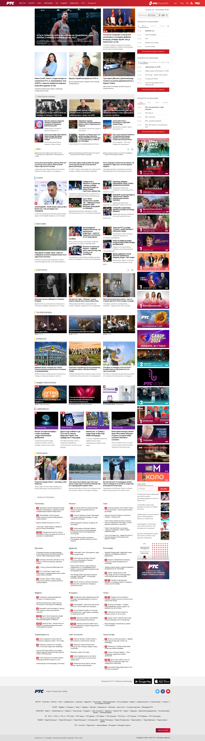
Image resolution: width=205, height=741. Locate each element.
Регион (72, 503)
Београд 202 (93, 720)
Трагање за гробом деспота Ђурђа (81, 331)
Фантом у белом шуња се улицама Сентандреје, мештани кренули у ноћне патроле (83, 539)
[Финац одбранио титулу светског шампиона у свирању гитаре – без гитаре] (107, 257)
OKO (39, 3)
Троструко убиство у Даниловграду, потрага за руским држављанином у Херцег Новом (118, 80)
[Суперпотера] (153, 166)
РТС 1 (50, 716)
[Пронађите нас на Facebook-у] (163, 691)
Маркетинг (91, 725)
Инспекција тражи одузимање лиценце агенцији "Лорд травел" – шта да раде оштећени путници (83, 576)
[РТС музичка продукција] (153, 551)
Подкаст (166, 702)
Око (38, 149)
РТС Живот (100, 716)
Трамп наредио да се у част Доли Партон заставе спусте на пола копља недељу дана (83, 658)
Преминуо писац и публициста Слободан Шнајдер (49, 300)
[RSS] (192, 3)
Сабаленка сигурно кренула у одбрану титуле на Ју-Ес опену (116, 613)
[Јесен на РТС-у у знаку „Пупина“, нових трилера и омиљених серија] (107, 231)
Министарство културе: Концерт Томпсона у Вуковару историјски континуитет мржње (82, 560)
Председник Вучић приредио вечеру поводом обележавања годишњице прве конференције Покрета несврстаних (50, 509)
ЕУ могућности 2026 (102, 703)
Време (132, 702)
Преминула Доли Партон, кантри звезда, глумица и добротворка (83, 664)
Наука (125, 711)
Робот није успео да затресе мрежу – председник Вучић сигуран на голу (50, 659)
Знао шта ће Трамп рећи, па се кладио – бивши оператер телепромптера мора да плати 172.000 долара (50, 652)
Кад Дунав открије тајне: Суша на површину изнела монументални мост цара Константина (51, 255)
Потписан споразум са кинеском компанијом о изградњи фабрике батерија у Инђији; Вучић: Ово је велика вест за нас (117, 38)
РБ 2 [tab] (149, 102)
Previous (138, 26)
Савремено (42, 409)
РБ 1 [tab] (141, 102)
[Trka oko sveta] (153, 147)
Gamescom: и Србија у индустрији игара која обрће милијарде (95, 433)
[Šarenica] (153, 415)
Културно (41, 270)
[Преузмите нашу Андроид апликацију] (143, 681)
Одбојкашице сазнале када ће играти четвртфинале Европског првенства (148, 516)
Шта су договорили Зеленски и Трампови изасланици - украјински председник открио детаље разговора (123, 137)
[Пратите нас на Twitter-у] (157, 691)
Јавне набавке (102, 725)
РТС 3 (63, 716)
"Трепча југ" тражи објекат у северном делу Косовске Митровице (49, 527)
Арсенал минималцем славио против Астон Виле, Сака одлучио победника (49, 603)
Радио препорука (46, 382)
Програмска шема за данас (153, 51)
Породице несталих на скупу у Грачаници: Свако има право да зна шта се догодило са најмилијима (50, 534)
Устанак (107, 402)
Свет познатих (76, 634)
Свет (105, 503)
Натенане (42, 453)
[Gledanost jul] (153, 319)
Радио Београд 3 (80, 720)
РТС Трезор (131, 716)
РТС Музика (142, 716)
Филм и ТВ (117, 711)
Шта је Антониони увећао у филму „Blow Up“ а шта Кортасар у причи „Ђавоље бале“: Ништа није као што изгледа (50, 164)
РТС (83, 3)
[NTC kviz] (153, 243)
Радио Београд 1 (51, 720)
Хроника (39, 548)
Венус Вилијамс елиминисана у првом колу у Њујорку (117, 624)
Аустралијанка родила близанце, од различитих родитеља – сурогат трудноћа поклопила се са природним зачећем (84, 233)
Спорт (31, 3)
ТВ (57, 3)
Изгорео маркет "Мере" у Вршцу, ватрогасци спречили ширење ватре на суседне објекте (49, 580)
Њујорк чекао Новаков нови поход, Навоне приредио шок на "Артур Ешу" (118, 619)
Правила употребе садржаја (63, 738)
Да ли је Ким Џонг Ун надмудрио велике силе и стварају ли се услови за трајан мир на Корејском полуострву (118, 483)
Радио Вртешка (149, 720)
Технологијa (108, 634)
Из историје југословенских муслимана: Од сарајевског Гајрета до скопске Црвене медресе (118, 164)
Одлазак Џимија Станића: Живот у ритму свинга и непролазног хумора (83, 640)
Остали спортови (133, 707)
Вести (22, 3)
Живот (47, 711)
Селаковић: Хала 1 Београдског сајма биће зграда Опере (121, 122)
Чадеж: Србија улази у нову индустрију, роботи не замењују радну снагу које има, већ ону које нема (117, 574)
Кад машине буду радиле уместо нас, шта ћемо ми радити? (119, 668)
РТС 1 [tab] (144, 26)
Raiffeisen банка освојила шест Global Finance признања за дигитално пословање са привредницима (50, 369)
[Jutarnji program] (153, 262)
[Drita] (153, 434)
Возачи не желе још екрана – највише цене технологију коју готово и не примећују (92, 250)
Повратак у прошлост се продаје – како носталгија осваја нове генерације (49, 645)
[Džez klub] (153, 358)
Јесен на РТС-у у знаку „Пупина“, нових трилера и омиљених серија (123, 229)
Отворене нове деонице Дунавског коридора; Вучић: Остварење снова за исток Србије (118, 582)
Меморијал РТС (147, 707)
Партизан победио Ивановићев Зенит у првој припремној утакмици (123, 183)
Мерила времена (109, 702)
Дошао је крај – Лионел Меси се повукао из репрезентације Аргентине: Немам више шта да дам (50, 625)
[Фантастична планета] (153, 204)
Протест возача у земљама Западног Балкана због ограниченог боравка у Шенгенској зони (54, 123)
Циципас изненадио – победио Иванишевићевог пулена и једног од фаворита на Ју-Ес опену (117, 606)
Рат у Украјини (122, 702)
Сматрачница (155, 702)
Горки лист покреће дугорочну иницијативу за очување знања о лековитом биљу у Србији (84, 369)
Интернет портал (124, 725)
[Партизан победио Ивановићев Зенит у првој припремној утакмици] (107, 185)
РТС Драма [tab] (144, 62)
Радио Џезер (162, 720)
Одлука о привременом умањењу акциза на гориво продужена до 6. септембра (117, 561)
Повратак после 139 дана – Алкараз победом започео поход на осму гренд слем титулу (119, 599)
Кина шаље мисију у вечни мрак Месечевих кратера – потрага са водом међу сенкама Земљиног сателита (123, 435)
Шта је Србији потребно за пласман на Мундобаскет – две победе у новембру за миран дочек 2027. (65, 36)
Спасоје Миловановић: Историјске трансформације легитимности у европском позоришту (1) (82, 399)
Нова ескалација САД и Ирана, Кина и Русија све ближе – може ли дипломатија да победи (55, 137)
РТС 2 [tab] (153, 26)
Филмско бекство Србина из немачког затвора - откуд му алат (118, 516)
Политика (39, 503)
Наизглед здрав (105, 712)
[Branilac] (153, 185)
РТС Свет (70, 716)
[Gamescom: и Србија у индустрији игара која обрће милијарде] (97, 420)
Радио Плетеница (106, 720)
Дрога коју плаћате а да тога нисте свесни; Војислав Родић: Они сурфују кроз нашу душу (70, 434)
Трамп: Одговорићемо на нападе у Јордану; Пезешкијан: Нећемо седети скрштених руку (117, 529)
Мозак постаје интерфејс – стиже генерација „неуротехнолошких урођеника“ (46, 434)
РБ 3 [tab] (157, 102)
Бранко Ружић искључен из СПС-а (83, 78)
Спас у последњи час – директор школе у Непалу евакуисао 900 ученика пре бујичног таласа (119, 537)
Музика (67, 711)
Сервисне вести (143, 702)
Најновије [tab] (141, 484)
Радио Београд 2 (65, 720)
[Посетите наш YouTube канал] (168, 691)
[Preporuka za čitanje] (153, 453)
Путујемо (86, 711)
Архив (102, 721)
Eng (181, 3)
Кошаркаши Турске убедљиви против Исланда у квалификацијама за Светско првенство (84, 599)
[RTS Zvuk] (153, 377)
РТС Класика (111, 716)
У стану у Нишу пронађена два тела (51, 567)
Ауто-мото (121, 707)
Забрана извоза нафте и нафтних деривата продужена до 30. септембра (119, 568)
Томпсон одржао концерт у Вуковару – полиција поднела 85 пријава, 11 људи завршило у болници (84, 517)
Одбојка (85, 707)
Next (168, 26)
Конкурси (112, 725)
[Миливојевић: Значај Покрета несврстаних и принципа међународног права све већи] (84, 108)
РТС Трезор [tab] (153, 62)
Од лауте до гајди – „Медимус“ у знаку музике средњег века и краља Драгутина (84, 300)
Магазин (48, 3)
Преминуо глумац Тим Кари (79, 652)
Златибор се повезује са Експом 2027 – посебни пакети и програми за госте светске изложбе (117, 369)
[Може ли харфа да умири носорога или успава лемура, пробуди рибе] (107, 244)
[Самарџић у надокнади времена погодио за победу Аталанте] (107, 211)
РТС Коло (121, 716)
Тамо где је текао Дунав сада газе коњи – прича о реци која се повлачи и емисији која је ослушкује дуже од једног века (84, 483)
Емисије (74, 3)
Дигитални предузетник (147, 711)
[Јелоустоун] (153, 396)
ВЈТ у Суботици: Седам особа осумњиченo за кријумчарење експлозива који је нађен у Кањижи (50, 573)
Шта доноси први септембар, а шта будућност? (48, 400)
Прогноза (142, 15)
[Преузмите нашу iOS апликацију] (162, 681)
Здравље (108, 711)
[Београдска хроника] (153, 300)
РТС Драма (90, 716)
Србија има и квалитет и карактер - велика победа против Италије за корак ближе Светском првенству (91, 186)
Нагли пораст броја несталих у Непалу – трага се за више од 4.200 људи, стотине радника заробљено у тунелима (118, 522)
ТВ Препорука (44, 312)
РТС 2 (56, 716)
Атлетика (111, 707)
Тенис (106, 593)
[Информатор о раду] (153, 570)
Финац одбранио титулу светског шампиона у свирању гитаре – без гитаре (124, 255)
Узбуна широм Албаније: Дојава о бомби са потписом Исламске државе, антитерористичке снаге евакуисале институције (83, 531)
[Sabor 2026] (153, 339)
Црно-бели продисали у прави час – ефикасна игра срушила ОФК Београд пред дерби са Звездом (91, 203)
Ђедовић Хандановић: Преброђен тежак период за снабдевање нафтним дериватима (118, 554)
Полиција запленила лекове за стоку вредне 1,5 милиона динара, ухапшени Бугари (50, 561)
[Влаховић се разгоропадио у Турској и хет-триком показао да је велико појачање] (107, 198)
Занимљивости (42, 634)
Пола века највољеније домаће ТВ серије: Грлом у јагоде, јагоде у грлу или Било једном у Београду (84, 164)
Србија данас (69, 702)
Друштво (73, 548)
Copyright (48, 738)
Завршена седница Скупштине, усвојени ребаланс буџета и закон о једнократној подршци (89, 123)
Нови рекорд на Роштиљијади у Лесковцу (50, 663)
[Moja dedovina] (153, 223)
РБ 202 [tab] (165, 102)
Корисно (41, 339)
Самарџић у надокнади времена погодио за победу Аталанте (123, 209)
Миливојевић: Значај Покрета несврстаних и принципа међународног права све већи (82, 112)
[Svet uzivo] (153, 281)
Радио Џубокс (136, 720)
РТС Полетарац (155, 716)
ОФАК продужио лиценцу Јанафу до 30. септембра (84, 523)
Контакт (82, 725)
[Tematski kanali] (153, 472)
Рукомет (93, 707)
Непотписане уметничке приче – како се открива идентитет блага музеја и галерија (118, 300)
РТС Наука (80, 716)
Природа (133, 711)
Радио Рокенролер (122, 720)
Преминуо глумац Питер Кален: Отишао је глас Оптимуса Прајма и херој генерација (83, 646)
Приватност (39, 738)
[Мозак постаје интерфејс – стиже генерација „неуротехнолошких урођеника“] (46, 420)
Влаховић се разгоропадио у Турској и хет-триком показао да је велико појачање (124, 197)
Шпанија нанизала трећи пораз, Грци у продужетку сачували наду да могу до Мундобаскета (84, 625)
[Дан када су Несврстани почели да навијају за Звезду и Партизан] (51, 108)
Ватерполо (102, 707)
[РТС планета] (159, 3)
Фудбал (38, 593)
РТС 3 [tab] (162, 26)
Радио (64, 3)
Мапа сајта (163, 730)
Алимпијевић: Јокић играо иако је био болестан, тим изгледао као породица (51, 209)
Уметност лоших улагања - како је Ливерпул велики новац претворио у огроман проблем (118, 112)
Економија (108, 548)
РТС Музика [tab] (162, 62)
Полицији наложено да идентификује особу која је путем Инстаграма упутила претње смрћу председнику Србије (49, 554)
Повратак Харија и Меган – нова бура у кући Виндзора (51, 483)
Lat (175, 3)
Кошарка (73, 593)
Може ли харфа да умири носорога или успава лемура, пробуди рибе (124, 242)
